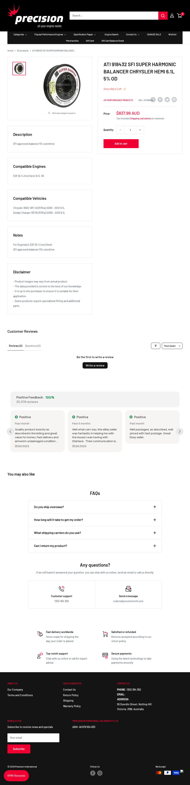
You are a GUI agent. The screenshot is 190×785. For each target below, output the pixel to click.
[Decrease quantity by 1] (120, 130)
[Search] (163, 16)
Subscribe (19, 748)
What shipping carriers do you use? (57, 532)
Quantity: (109, 129)
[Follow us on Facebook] (92, 773)
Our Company (15, 689)
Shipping (68, 700)
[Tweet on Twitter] (167, 99)
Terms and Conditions (20, 695)
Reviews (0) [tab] (15, 345)
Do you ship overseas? (49, 507)
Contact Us (69, 689)
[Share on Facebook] (153, 99)
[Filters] (155, 346)
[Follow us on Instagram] (99, 773)
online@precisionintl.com (141, 694)
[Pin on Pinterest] (160, 99)
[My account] (172, 16)
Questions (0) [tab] (32, 345)
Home (10, 50)
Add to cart (121, 143)
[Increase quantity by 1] (140, 130)
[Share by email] (174, 99)
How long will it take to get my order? (58, 519)
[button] (22, 446)
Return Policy (70, 695)
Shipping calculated (140, 118)
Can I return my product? (50, 545)
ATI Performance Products (118, 100)
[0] (179, 15)
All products (23, 50)
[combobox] (114, 16)
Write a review (95, 365)
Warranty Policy (72, 706)
